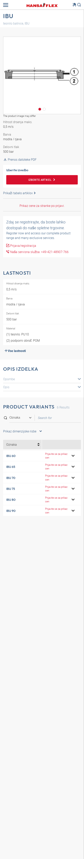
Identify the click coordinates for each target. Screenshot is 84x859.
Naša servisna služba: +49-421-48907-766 (39, 252)
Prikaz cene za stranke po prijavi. (42, 206)
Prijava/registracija (22, 245)
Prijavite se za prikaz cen (56, 455)
